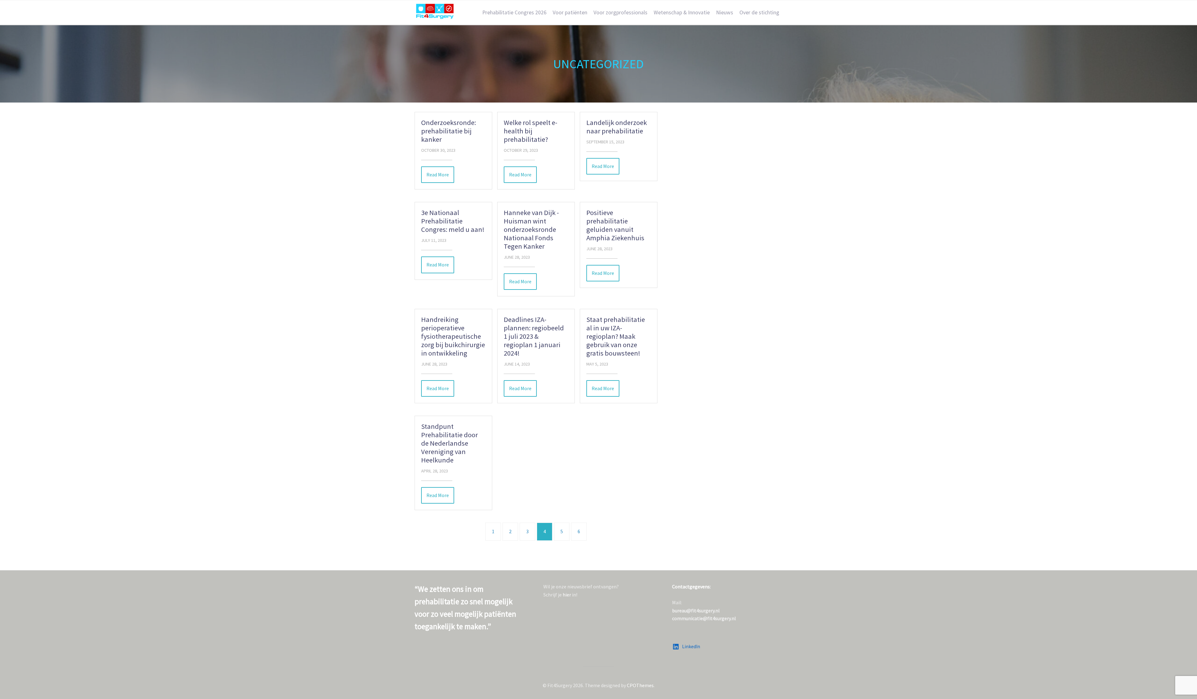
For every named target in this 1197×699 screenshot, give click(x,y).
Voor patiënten (570, 12)
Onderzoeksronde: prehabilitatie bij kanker (448, 131)
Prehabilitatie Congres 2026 (514, 12)
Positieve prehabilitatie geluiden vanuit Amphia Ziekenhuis (615, 225)
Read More (437, 174)
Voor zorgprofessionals (620, 12)
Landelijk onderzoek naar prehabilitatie (616, 126)
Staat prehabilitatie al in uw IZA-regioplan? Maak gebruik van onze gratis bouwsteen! (615, 336)
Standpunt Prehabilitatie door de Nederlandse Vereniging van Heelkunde (449, 443)
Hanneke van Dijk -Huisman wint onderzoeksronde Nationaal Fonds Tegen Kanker (531, 229)
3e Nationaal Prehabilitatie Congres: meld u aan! (452, 221)
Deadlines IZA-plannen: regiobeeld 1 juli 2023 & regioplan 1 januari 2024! (534, 336)
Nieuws (724, 12)
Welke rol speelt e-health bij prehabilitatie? (530, 131)
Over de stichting (759, 12)
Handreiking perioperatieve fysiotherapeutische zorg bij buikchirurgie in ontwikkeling (453, 336)
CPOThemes (640, 685)
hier (567, 594)
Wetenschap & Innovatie (682, 12)
